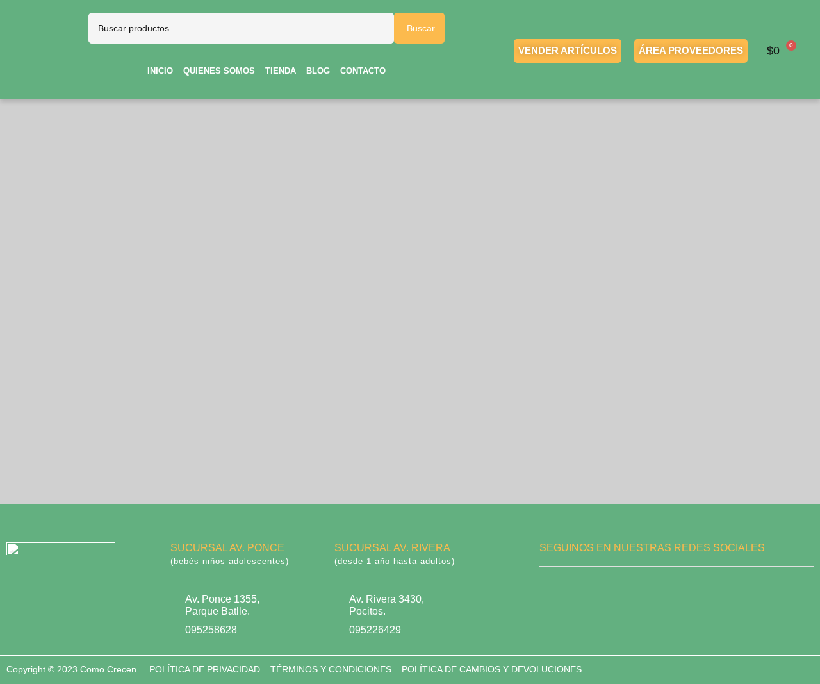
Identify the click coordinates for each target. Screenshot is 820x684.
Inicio (160, 71)
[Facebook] (551, 591)
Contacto (363, 71)
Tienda (280, 71)
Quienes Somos (219, 71)
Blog (318, 71)
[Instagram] (590, 591)
